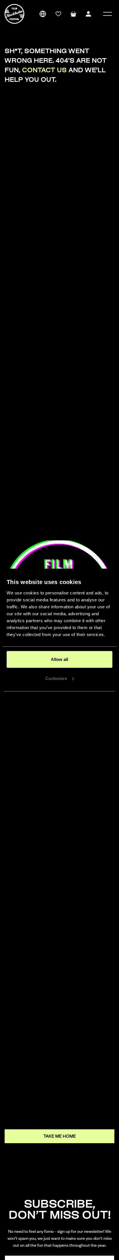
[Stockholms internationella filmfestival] (14, 14)
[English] (42, 13)
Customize (56, 678)
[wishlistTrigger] (58, 14)
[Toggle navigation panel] (107, 14)
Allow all (59, 659)
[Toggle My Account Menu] (88, 14)
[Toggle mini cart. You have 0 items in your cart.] (73, 14)
